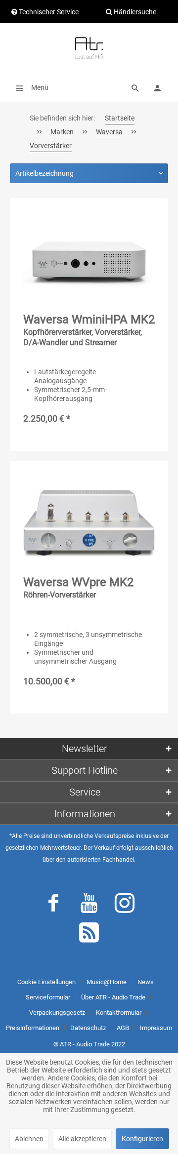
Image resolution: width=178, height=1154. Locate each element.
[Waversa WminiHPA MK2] (89, 260)
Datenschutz (88, 1028)
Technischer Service (48, 12)
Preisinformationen (32, 1028)
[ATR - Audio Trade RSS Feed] (89, 935)
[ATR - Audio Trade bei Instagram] (124, 905)
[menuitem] (29, 87)
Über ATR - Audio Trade (113, 997)
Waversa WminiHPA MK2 (89, 330)
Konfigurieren (142, 1139)
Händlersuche (134, 12)
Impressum (156, 1028)
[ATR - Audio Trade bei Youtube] (89, 905)
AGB (123, 1028)
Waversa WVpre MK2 (78, 587)
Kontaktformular (118, 1012)
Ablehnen (29, 1139)
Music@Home (107, 982)
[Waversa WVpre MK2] (89, 523)
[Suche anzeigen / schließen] (135, 87)
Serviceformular (48, 997)
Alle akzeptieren (82, 1139)
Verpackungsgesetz (57, 1012)
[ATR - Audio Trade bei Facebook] (53, 905)
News (145, 982)
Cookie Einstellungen (46, 982)
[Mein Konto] (157, 87)
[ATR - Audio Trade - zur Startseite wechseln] (89, 48)
